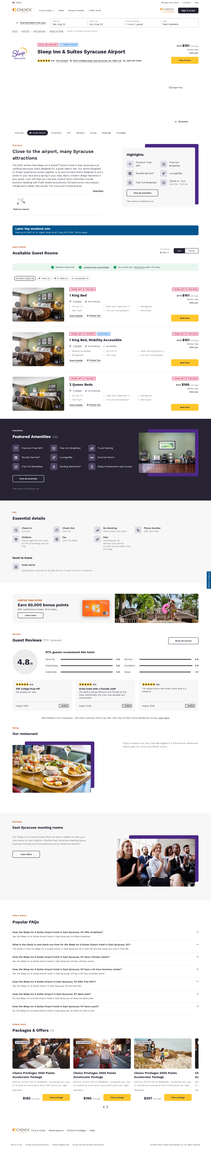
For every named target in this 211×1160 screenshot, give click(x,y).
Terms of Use (16, 1145)
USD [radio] (179, 251)
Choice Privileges (76, 1130)
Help (196, 3)
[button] (209, 580)
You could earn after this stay (139, 267)
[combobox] (46, 10)
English (19, 3)
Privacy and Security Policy (37, 1145)
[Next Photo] (59, 304)
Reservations (56, 1130)
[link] (30, 615)
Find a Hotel (38, 1130)
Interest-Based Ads (60, 1145)
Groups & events (76, 10)
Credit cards (95, 10)
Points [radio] (191, 251)
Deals (61, 10)
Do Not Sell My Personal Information (88, 1145)
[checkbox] (25, 278)
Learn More (163, 718)
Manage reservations (170, 3)
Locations (186, 3)
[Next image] (189, 452)
